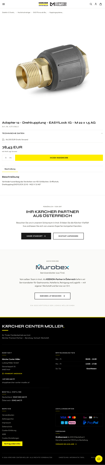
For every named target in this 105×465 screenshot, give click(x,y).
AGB (4, 434)
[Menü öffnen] (3, 4)
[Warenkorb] (100, 4)
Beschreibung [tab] (10, 169)
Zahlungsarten (8, 419)
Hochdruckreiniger (24, 12)
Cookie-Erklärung (9, 430)
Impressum (6, 423)
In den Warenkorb (59, 158)
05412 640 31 (17, 400)
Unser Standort (35, 236)
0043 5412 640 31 (20, 397)
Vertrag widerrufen (12, 444)
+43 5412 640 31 (8, 379)
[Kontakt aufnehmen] (98, 458)
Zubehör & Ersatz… (8, 12)
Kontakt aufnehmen (68, 236)
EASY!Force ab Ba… (40, 12)
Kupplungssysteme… (56, 12)
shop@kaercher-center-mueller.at (15, 382)
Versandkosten (8, 415)
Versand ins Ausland (65, 444)
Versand (14, 151)
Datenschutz (7, 426)
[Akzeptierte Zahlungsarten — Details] (79, 420)
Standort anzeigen (13, 373)
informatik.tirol (77, 457)
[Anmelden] (95, 4)
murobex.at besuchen (50, 296)
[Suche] (91, 4)
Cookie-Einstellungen (10, 438)
